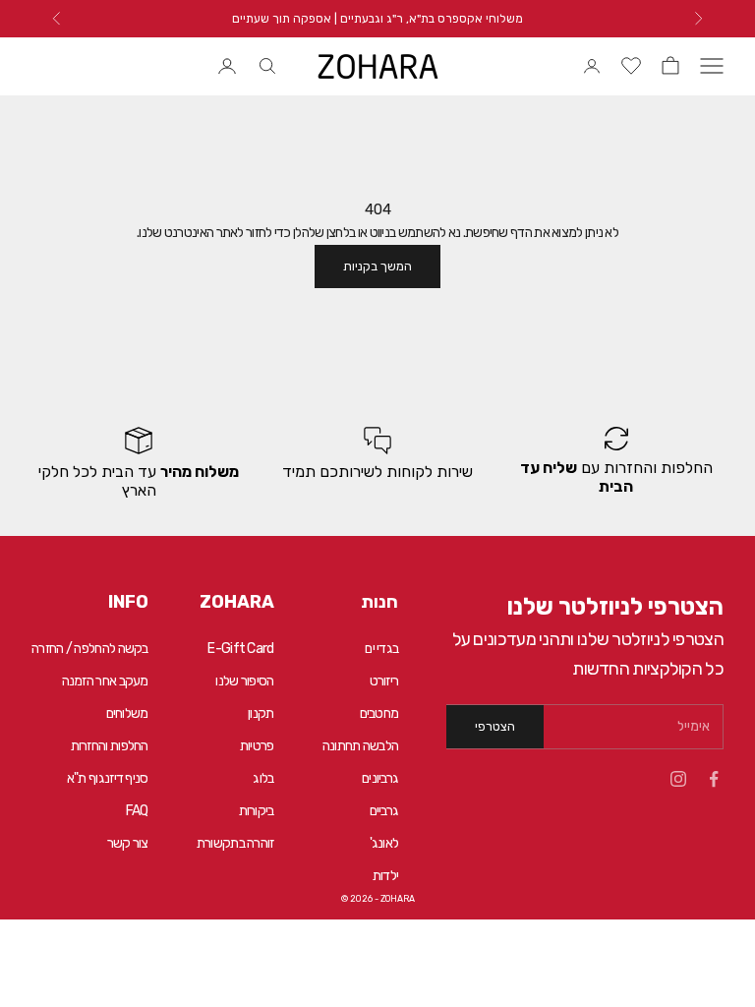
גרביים (384, 810)
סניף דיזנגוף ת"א (107, 778)
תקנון (261, 713)
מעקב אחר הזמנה (105, 681)
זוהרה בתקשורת (235, 843)
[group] (616, 463)
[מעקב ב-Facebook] (714, 779)
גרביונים (380, 778)
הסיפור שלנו (244, 681)
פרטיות (257, 746)
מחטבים (379, 713)
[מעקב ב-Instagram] (678, 779)
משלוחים (127, 713)
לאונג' (384, 843)
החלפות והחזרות (109, 746)
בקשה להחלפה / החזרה (89, 648)
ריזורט (384, 681)
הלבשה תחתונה (360, 746)
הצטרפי (495, 726)
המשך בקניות (377, 266)
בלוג (263, 778)
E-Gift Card (240, 648)
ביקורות (256, 810)
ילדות (386, 875)
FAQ (137, 810)
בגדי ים (381, 648)
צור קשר (127, 843)
